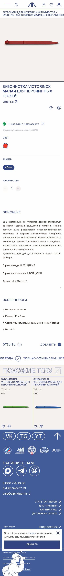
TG (24, 436)
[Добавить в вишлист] (50, 108)
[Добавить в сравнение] (9, 426)
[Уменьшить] (5, 188)
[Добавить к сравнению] (58, 108)
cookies (32, 533)
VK (9, 436)
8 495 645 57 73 (14, 488)
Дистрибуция (48, 506)
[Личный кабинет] (43, 4)
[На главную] (32, 4)
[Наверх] (57, 436)
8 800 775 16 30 (14, 483)
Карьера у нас (48, 510)
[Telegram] (21, 471)
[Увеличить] (18, 188)
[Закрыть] (58, 533)
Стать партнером (46, 502)
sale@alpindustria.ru (16, 493)
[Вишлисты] (51, 4)
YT (38, 436)
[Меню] (7, 4)
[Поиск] (16, 5)
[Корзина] (59, 4)
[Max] (8, 471)
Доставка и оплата (44, 514)
